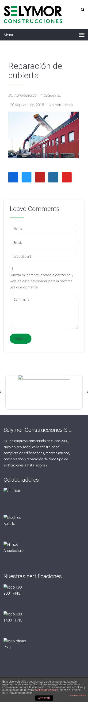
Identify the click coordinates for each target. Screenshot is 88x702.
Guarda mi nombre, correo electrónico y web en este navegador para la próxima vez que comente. (41, 281)
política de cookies (46, 690)
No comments (61, 105)
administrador (26, 95)
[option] (44, 392)
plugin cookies (78, 695)
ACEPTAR (44, 698)
